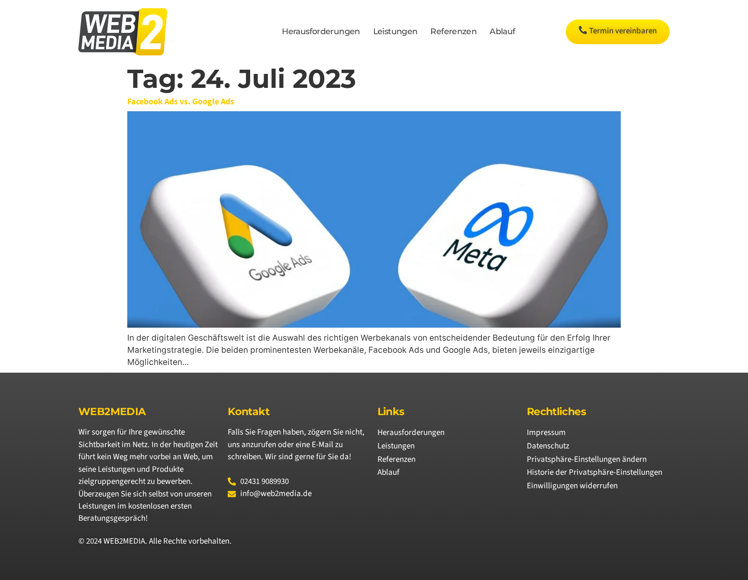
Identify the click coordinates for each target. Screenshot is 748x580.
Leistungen (395, 31)
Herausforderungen (321, 31)
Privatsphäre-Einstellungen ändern (587, 459)
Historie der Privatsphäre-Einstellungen (594, 472)
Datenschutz (548, 446)
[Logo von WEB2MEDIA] (122, 31)
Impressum (546, 432)
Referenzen (453, 31)
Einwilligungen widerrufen (572, 486)
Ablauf (502, 31)
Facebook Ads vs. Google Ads (180, 102)
